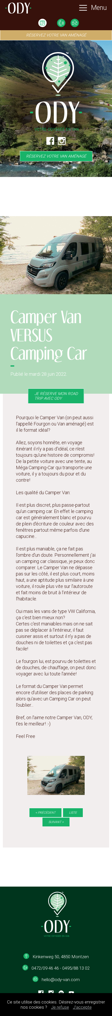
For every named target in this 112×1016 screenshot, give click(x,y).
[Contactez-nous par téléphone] (61, 23)
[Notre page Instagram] (62, 144)
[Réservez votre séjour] (42, 23)
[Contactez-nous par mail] (75, 23)
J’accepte (82, 1007)
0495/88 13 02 (76, 968)
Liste (73, 812)
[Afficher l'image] (56, 775)
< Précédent (45, 812)
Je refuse (60, 1007)
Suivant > (56, 822)
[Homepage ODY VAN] (18, 9)
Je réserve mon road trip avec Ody (56, 396)
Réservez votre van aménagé (56, 156)
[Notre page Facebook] (50, 144)
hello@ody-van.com (61, 979)
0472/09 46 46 (45, 968)
